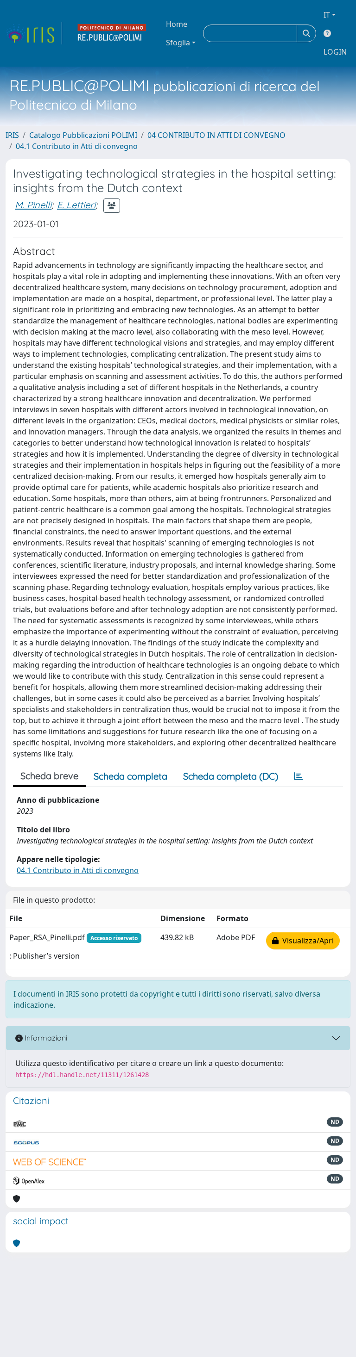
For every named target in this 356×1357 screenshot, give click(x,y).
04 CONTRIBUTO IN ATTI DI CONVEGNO (216, 135)
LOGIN (335, 52)
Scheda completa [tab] (130, 776)
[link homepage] (34, 33)
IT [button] (327, 15)
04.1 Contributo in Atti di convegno (77, 146)
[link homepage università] (112, 33)
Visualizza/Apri (306, 941)
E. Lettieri (76, 205)
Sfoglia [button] (178, 42)
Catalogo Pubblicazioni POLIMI (83, 135)
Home (176, 24)
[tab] (298, 776)
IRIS (12, 135)
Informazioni (45, 1037)
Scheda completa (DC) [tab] (230, 776)
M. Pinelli (33, 205)
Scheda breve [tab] (49, 775)
